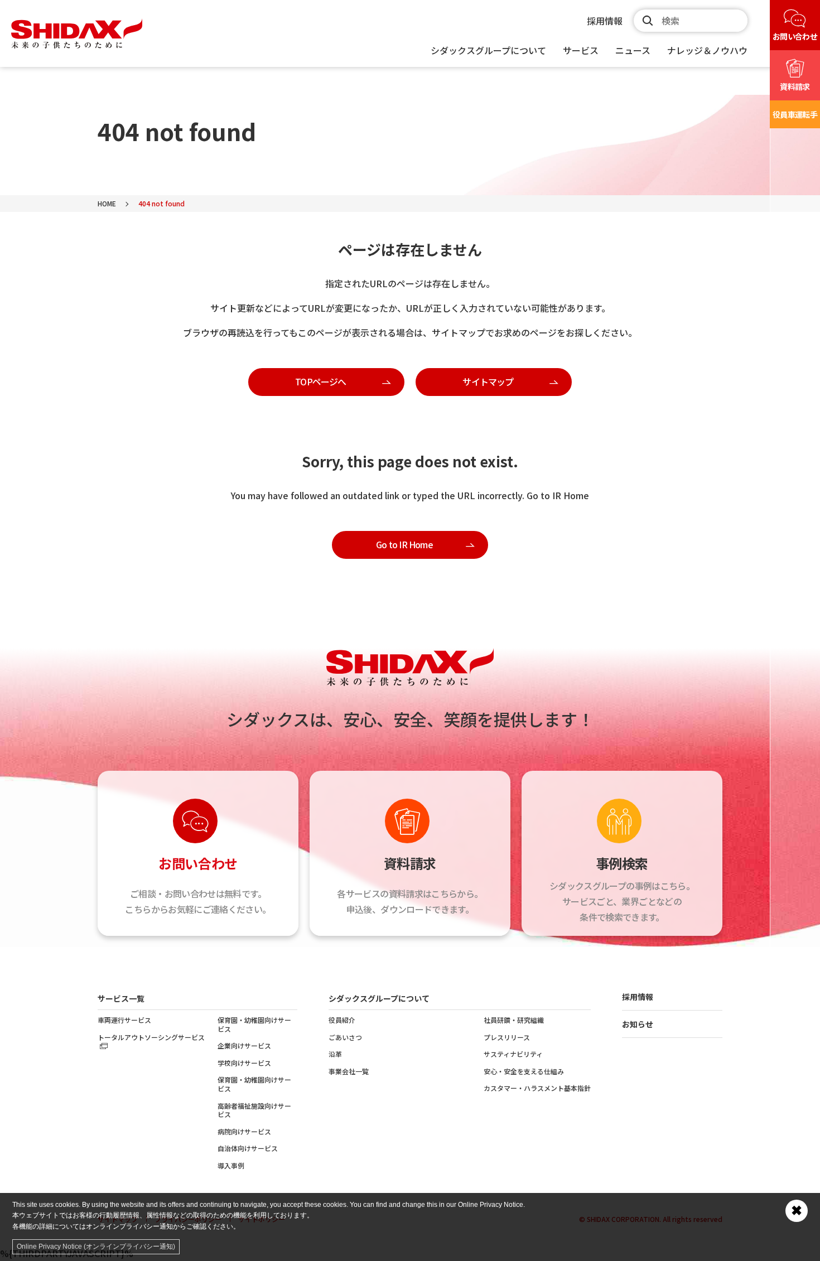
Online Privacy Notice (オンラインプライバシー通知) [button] (96, 1246)
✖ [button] (796, 1210)
